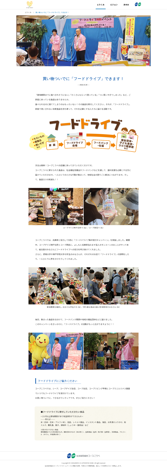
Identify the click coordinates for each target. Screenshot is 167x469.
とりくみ (28, 12)
